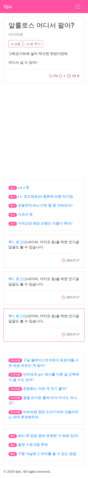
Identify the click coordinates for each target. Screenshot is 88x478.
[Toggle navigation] (77, 6)
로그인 (21, 242)
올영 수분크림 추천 (33, 444)
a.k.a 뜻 (23, 187)
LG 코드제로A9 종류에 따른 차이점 (45, 196)
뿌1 (11, 242)
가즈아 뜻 (25, 214)
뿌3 (11, 316)
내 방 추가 (33, 44)
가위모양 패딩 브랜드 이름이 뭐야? (45, 223)
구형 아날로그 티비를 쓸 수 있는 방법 (47, 454)
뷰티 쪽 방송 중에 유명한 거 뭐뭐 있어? (48, 436)
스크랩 (15, 44)
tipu (8, 6)
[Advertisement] (44, 130)
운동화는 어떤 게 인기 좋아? (45, 388)
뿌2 (11, 279)
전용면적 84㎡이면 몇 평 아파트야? (45, 205)
